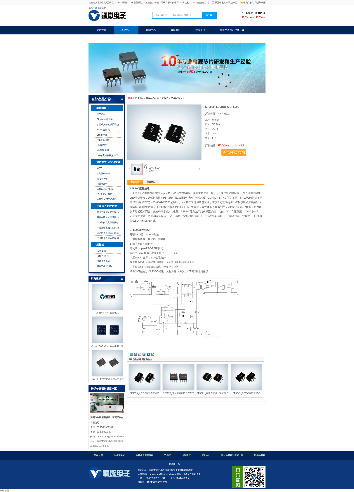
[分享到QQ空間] (135, 354)
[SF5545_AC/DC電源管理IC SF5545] (246, 377)
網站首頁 (101, 30)
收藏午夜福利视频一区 (254, 2)
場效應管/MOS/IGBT (108, 162)
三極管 (100, 244)
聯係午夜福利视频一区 (109, 38)
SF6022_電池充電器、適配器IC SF (212, 393)
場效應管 (186, 455)
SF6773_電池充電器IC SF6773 (178, 393)
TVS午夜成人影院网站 (108, 222)
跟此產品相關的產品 (140, 359)
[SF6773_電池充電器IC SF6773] (178, 377)
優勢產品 (101, 114)
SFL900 (134, 188)
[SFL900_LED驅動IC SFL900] (137, 174)
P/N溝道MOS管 (104, 194)
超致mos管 (102, 184)
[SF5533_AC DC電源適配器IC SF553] (145, 377)
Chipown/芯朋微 (105, 119)
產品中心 (126, 30)
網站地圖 (4, 490)
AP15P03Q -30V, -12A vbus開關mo (107, 346)
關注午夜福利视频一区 (226, 2)
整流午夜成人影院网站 (108, 212)
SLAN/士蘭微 (103, 129)
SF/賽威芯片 (103, 145)
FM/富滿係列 (103, 140)
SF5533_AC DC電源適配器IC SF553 (144, 393)
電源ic (140, 98)
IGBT (99, 168)
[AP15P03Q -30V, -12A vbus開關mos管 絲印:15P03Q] (107, 329)
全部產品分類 (101, 99)
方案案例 (175, 30)
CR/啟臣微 (102, 135)
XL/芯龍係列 (103, 150)
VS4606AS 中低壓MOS (107, 312)
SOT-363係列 (103, 261)
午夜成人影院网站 (106, 205)
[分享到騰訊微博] (144, 354)
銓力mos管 (102, 178)
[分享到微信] (152, 354)
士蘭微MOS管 (103, 173)
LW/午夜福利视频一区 (107, 155)
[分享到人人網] (148, 354)
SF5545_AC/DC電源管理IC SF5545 (246, 393)
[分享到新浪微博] (139, 354)
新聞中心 (151, 30)
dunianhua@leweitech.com (162, 474)
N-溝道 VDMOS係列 (107, 199)
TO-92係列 (102, 251)
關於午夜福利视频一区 (232, 30)
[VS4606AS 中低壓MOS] (107, 296)
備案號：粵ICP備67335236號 (152, 482)
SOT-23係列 (103, 256)
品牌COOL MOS (105, 189)
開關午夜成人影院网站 (108, 217)
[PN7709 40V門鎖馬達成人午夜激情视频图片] (107, 363)
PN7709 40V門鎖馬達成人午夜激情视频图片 (107, 379)
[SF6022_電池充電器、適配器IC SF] (212, 377)
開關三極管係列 (104, 266)
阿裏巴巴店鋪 (202, 2)
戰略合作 (200, 30)
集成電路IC (102, 107)
